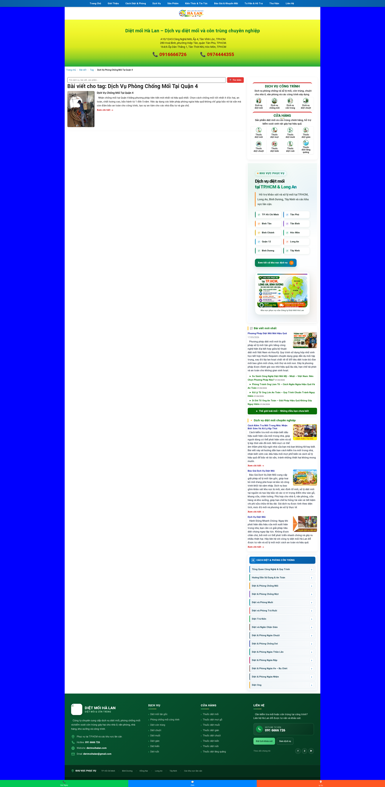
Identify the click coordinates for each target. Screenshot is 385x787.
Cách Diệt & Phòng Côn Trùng (275, 560)
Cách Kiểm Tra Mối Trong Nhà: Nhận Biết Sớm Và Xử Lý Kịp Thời (267, 427)
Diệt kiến (154, 746)
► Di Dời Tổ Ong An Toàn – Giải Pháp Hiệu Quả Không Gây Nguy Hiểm (280, 402)
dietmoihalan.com (96, 748)
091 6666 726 (92, 742)
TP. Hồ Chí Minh (108, 771)
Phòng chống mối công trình (164, 719)
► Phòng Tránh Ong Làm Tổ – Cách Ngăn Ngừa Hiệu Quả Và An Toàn (281, 386)
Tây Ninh (173, 771)
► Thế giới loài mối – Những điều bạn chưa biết (282, 411)
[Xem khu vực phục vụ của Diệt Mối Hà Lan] (282, 291)
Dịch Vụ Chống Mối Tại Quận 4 (115, 92)
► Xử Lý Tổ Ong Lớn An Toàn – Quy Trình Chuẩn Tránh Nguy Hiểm (281, 394)
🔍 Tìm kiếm (235, 80)
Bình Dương (127, 771)
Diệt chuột (155, 730)
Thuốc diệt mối (211, 714)
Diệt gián (154, 741)
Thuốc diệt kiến (211, 741)
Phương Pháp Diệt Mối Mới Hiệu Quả (267, 333)
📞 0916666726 (169, 54)
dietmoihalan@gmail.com (97, 753)
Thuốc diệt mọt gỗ (212, 719)
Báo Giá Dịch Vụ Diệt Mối (261, 471)
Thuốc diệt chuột (212, 735)
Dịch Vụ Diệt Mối (257, 517)
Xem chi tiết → (105, 110)
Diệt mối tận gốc (159, 714)
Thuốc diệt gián (211, 730)
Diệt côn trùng (157, 724)
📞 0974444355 (217, 54)
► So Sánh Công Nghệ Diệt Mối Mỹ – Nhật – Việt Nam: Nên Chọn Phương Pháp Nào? (280, 378)
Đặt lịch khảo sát (264, 741)
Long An (159, 771)
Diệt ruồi (154, 751)
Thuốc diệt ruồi (211, 746)
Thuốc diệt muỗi (211, 724)
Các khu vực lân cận (193, 771)
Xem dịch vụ (285, 741)
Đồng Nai (144, 771)
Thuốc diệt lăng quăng (214, 751)
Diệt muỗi (155, 735)
